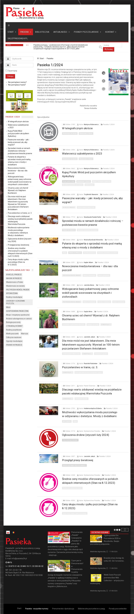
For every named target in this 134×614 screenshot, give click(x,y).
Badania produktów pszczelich (107, 253)
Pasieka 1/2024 (12, 117)
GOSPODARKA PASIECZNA (86, 207)
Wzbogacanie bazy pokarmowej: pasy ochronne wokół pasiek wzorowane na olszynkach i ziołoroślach (90, 292)
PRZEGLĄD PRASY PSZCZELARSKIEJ (74, 465)
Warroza (24, 334)
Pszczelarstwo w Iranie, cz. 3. (80, 367)
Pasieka (24, 32)
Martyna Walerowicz (91, 124)
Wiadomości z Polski (86, 133)
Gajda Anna (88, 311)
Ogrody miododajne (104, 302)
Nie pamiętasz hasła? (17, 85)
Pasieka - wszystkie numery (36, 609)
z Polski (93, 547)
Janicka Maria (89, 285)
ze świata (107, 564)
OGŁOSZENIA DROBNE (70, 440)
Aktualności (60, 32)
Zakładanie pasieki (101, 354)
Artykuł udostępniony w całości (19, 319)
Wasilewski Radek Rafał (92, 217)
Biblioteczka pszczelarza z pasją (91, 609)
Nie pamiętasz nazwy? (17, 82)
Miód (64, 253)
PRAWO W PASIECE (69, 230)
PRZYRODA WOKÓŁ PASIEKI (71, 275)
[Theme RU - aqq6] (24, 13)
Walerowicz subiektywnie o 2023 (82, 153)
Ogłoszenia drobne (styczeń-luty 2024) (85, 434)
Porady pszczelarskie (86, 32)
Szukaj (110, 49)
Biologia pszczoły (92, 324)
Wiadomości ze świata (70, 133)
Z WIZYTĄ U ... (106, 324)
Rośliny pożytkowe (103, 275)
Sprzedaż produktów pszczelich (72, 185)
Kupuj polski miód (68, 181)
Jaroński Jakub (89, 337)
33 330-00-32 (37, 566)
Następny (127, 529)
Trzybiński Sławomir (91, 194)
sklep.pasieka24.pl (18, 38)
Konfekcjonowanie (89, 253)
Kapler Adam (88, 262)
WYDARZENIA (12, 293)
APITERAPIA (67, 421)
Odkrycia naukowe (13, 337)
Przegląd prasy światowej (77, 460)
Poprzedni (123, 529)
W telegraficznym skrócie (77, 128)
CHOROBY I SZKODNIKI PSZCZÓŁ (73, 324)
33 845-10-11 (25, 566)
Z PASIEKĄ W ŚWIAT (14, 326)
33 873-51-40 (13, 566)
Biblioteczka (42, 32)
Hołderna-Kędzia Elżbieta (93, 408)
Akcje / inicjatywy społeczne (101, 181)
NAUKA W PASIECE (14, 278)
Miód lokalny (89, 185)
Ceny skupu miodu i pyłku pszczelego (74, 513)
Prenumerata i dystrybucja (63, 609)
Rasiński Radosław (90, 363)
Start (11, 32)
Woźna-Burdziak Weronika (93, 240)
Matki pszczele (12, 334)
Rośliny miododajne (89, 275)
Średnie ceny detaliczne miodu (72, 488)
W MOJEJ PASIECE (69, 207)
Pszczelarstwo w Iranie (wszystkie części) (88, 372)
